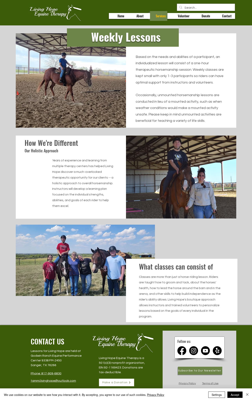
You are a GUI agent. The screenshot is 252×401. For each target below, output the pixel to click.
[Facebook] (181, 350)
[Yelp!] (217, 350)
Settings (217, 395)
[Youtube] (205, 350)
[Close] (247, 395)
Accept (235, 395)
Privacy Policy (187, 383)
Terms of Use (210, 383)
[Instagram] (193, 350)
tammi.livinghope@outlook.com (53, 380)
